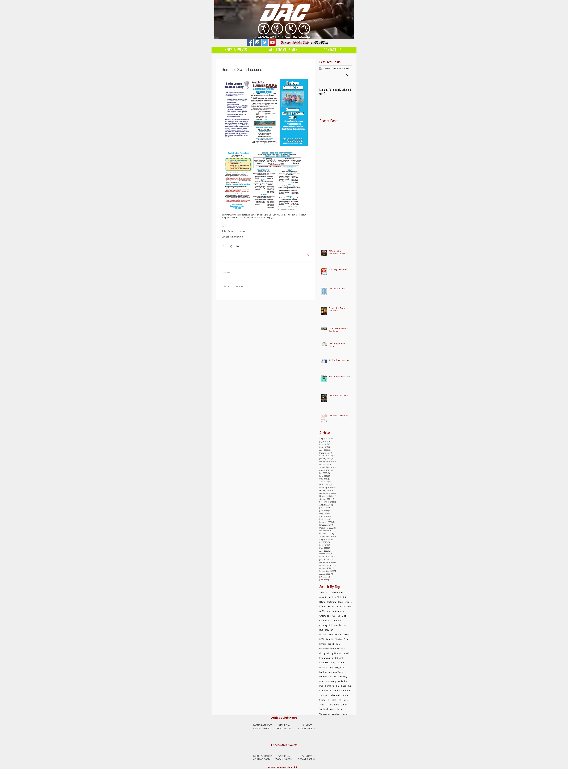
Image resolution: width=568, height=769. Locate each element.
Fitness (322, 643)
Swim (224, 231)
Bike (345, 597)
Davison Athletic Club (232, 236)
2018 (328, 592)
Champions (325, 615)
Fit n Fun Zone (341, 639)
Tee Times (343, 699)
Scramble (335, 690)
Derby (345, 634)
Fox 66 (331, 643)
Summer (232, 231)
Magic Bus (340, 667)
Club (344, 615)
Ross (343, 685)
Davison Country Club (330, 634)
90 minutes (337, 592)
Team (333, 699)
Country (337, 620)
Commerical (325, 620)
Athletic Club (335, 597)
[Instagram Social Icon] (257, 42)
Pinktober (343, 681)
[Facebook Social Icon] (250, 42)
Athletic (323, 597)
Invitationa (324, 658)
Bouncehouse (345, 602)
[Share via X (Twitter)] (230, 246)
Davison (329, 629)
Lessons (241, 231)
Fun (338, 643)
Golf (343, 648)
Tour (321, 704)
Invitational (337, 658)
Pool (321, 685)
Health (346, 653)
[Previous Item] (324, 76)
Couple (337, 625)
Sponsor (323, 695)
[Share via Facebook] (223, 246)
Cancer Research (335, 611)
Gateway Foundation (329, 648)
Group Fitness (334, 653)
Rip (337, 685)
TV (327, 699)
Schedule (324, 690)
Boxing (322, 606)
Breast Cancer (335, 606)
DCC (321, 629)
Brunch (347, 606)
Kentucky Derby (327, 662)
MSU (331, 667)
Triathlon (334, 704)
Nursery (332, 681)
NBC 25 (323, 681)
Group (322, 653)
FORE (322, 639)
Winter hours (336, 709)
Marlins (323, 672)
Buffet (322, 611)
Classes (336, 615)
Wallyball (323, 709)
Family (329, 639)
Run (350, 685)
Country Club (325, 625)
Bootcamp (332, 602)
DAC (345, 625)
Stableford (334, 695)
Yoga (344, 714)
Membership (325, 676)
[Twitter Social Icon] (265, 42)
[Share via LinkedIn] (237, 246)
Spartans (345, 690)
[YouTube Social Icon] (272, 42)
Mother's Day (340, 676)
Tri (327, 704)
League (340, 662)
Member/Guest (336, 672)
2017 (321, 592)
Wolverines (324, 714)
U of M (344, 704)
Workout (336, 714)
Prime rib (329, 685)
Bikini (322, 602)
